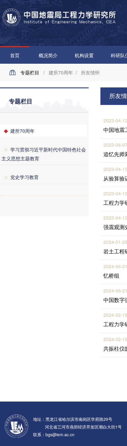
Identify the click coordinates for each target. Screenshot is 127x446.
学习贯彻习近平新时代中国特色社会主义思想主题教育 (43, 154)
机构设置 (84, 55)
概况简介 (48, 55)
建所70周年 (22, 130)
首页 (14, 55)
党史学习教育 (24, 177)
